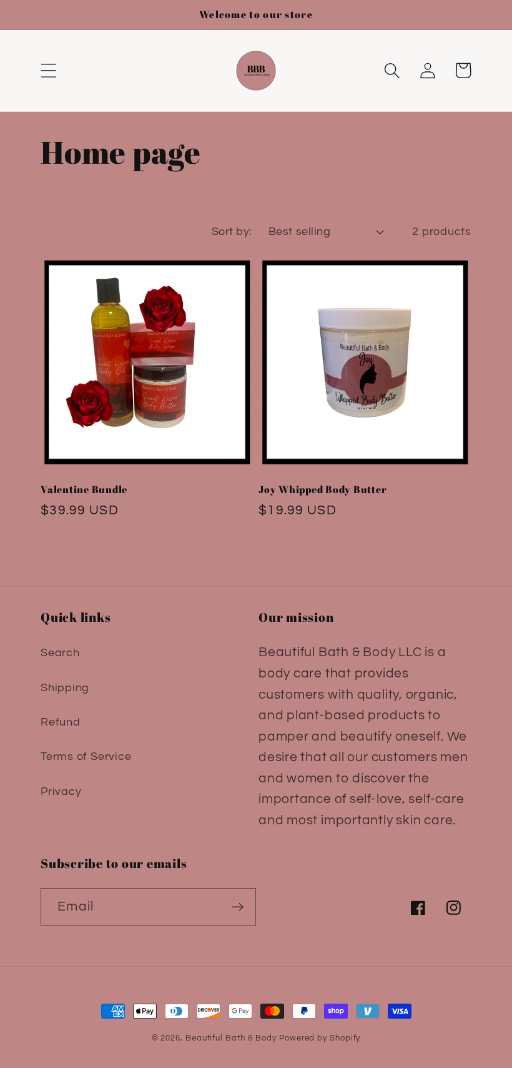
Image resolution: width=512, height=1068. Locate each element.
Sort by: (232, 231)
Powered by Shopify (319, 1038)
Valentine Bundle (84, 489)
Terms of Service (86, 756)
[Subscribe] (237, 907)
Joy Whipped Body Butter (322, 489)
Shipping (65, 688)
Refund (61, 722)
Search (60, 653)
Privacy (61, 791)
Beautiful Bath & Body (231, 1038)
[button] (48, 70)
